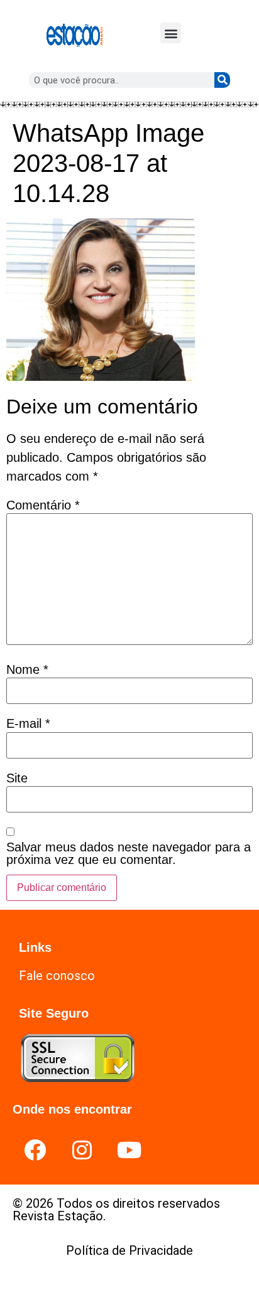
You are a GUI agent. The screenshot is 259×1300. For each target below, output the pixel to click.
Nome (27, 669)
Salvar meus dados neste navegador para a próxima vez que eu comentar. (128, 853)
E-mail (28, 723)
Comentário (43, 505)
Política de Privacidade (129, 1250)
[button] (170, 33)
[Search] (222, 80)
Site (17, 778)
